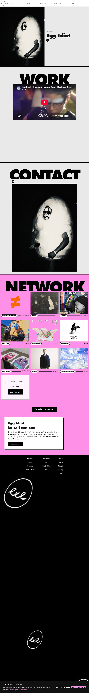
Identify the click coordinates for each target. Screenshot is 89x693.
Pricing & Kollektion (46, 466)
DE (8, 3)
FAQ (46, 470)
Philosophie (60, 466)
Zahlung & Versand (30, 470)
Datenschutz (30, 466)
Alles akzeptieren (78, 687)
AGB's (46, 462)
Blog (61, 473)
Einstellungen (13, 690)
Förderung (61, 470)
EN (11, 3)
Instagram (61, 462)
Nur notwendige (63, 687)
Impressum (30, 462)
